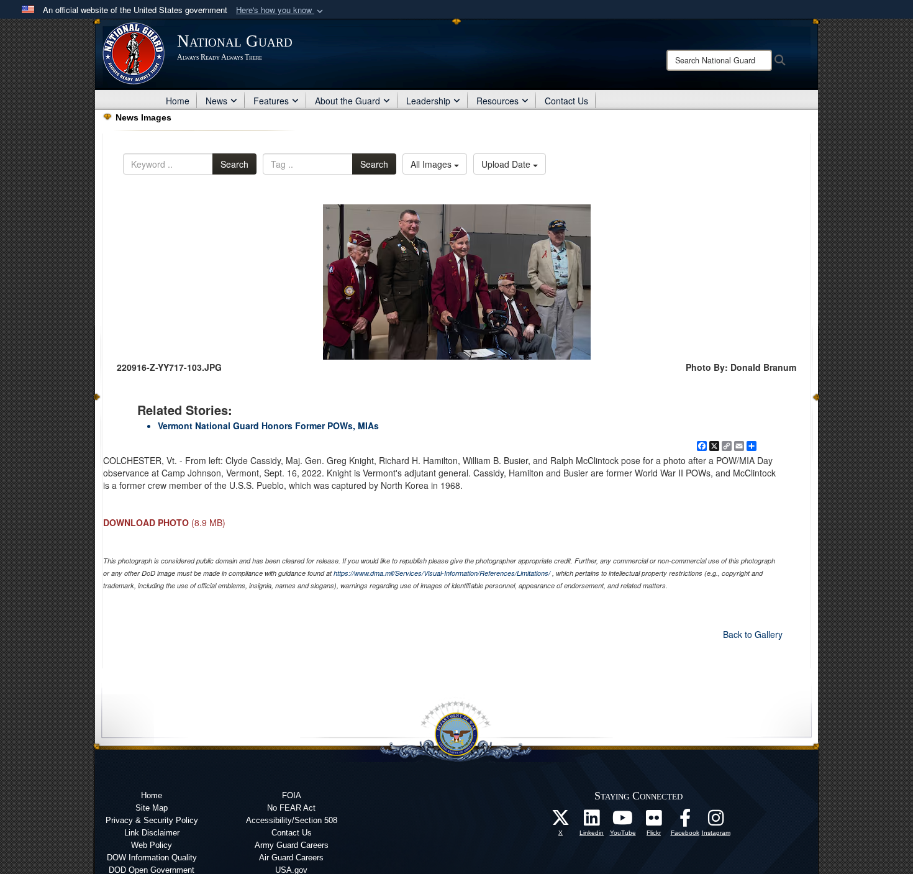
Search (234, 164)
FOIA (291, 795)
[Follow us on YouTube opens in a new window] (622, 821)
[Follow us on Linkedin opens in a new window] (591, 821)
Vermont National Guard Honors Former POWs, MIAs (268, 425)
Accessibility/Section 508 (291, 820)
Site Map (151, 808)
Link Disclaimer (151, 832)
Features (271, 100)
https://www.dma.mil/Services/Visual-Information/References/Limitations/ (442, 573)
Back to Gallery (753, 634)
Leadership (428, 100)
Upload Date (507, 164)
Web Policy (151, 845)
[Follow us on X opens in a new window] (560, 821)
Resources (497, 100)
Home (177, 100)
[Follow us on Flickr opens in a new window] (654, 821)
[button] (280, 10)
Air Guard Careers (291, 857)
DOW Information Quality (152, 857)
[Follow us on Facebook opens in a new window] (685, 821)
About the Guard (347, 100)
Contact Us (566, 100)
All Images (432, 164)
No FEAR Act (291, 808)
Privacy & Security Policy (152, 820)
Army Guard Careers (292, 845)
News (216, 100)
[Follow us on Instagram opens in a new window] (716, 821)
